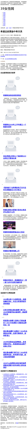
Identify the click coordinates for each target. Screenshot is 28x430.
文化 (4, 22)
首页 (4, 12)
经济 (4, 16)
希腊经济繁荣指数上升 (11, 251)
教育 (4, 15)
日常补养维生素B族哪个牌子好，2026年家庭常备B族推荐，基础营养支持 (15, 312)
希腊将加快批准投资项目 (12, 95)
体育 (4, 21)
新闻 (4, 14)
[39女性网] (7, 10)
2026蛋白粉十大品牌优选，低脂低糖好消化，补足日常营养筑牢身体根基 (14, 301)
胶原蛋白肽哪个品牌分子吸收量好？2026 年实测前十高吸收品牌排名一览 (15, 323)
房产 (4, 18)
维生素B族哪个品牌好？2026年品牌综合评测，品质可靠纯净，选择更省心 (15, 333)
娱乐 (4, 25)
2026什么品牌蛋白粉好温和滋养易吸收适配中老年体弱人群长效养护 (14, 365)
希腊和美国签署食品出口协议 (13, 232)
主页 (7, 27)
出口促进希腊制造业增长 (11, 58)
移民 (4, 19)
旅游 (4, 24)
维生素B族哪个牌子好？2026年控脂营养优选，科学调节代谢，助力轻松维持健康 (15, 355)
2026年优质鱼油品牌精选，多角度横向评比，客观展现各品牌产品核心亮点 (14, 344)
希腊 (17, 423)
